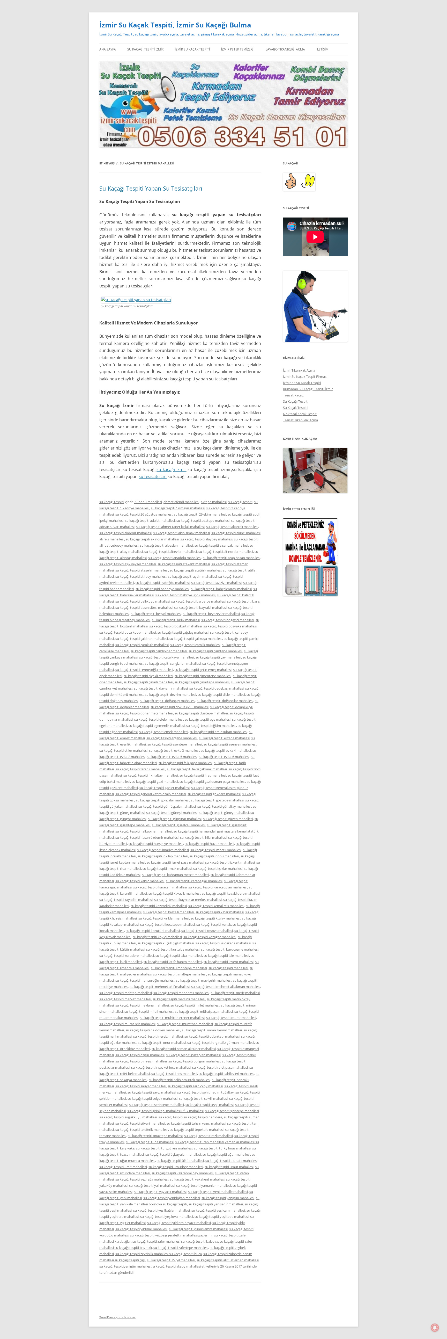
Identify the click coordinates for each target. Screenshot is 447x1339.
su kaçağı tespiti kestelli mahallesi (168, 912)
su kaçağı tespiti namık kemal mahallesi (212, 1030)
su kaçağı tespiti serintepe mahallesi (156, 1104)
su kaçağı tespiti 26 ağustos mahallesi (143, 514)
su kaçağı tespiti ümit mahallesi (123, 1166)
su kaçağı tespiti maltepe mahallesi (179, 974)
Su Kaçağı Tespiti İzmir (145, 49)
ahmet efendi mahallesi (181, 502)
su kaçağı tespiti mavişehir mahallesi (203, 980)
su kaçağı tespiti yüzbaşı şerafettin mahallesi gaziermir (171, 1235)
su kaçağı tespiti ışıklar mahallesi (217, 868)
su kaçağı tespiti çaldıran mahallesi (141, 638)
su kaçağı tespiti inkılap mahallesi (163, 856)
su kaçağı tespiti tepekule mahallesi (197, 1129)
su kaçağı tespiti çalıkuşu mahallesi (195, 638)
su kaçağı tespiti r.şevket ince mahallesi (161, 1067)
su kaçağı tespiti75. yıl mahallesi (171, 1260)
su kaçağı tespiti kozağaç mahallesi (209, 937)
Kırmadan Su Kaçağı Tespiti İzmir (308, 389)
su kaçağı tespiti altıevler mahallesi (170, 551)
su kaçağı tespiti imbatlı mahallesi (215, 850)
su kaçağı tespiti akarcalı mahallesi (232, 526)
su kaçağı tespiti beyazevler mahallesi (211, 613)
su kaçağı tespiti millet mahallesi (194, 1005)
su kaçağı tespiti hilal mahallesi (203, 837)
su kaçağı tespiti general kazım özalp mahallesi (150, 794)
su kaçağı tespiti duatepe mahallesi (201, 713)
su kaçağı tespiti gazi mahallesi (155, 781)
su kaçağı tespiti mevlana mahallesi (142, 1005)
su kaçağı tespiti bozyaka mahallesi (230, 626)
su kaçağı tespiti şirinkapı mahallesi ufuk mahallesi (165, 1111)
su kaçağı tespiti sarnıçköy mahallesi (195, 1086)
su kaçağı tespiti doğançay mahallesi (167, 700)
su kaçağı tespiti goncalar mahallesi (162, 800)
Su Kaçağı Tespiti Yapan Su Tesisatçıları (150, 188)
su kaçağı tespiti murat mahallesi (231, 1017)
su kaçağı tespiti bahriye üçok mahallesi (185, 595)
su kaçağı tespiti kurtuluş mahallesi (172, 949)
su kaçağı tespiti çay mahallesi (218, 657)
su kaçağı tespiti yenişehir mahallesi (216, 1204)
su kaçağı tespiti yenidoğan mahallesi (171, 1198)
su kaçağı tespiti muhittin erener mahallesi (172, 1017)
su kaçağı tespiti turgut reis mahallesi (164, 1148)
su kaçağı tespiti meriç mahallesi (235, 992)
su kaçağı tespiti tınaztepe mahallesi (155, 1135)
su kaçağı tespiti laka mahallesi (178, 955)
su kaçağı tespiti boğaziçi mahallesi (227, 620)
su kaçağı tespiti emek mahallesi (163, 731)
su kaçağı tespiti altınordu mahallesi (225, 551)
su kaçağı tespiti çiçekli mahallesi (148, 676)
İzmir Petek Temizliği (237, 49)
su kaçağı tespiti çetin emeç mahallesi (203, 669)
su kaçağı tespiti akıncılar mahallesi (152, 539)
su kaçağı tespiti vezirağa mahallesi (141, 1179)
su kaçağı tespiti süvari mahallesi (140, 1123)
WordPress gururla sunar (117, 1317)
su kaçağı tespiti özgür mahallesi (140, 1055)
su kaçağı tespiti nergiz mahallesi (158, 1036)
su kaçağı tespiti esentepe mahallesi (174, 744)
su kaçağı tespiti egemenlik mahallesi (157, 725)
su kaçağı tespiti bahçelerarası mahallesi (221, 589)
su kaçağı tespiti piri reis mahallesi (141, 1061)
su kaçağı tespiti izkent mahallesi (230, 862)
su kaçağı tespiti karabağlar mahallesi (194, 881)
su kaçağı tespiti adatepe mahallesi (202, 520)
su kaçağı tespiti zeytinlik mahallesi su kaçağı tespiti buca (158, 1253)
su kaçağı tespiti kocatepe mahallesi (167, 924)
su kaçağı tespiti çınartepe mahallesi (202, 682)
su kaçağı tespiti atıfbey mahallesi (140, 576)
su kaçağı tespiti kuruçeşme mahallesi (229, 949)
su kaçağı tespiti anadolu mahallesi (174, 557)
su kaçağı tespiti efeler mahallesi (158, 719)
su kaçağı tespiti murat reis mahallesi (127, 1024)
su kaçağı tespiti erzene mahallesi (224, 738)
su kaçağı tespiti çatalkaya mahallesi (166, 657)
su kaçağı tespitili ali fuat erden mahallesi (228, 1260)
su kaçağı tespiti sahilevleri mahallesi (226, 1073)
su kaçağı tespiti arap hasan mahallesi (231, 557)
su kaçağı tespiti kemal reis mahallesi (216, 905)
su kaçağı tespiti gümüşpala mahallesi (167, 806)
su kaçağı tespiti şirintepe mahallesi (232, 1111)
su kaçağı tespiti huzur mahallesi (209, 843)
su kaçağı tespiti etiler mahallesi (123, 750)
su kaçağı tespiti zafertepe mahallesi (180, 1247)
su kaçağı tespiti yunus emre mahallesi (198, 1229)
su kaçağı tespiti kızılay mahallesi (215, 918)
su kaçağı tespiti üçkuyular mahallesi (173, 1154)
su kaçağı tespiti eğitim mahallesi (211, 725)
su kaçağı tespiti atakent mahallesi (184, 564)
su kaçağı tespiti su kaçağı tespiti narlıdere (190, 1117)
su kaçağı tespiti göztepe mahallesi (217, 800)
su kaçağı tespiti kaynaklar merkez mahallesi (188, 899)
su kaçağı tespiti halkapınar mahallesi (143, 831)
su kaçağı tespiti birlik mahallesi (176, 620)
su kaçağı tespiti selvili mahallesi (203, 1098)
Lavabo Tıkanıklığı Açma (285, 49)
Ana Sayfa (107, 49)
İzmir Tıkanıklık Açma (299, 370)
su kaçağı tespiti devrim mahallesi (170, 694)
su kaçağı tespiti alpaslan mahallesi (166, 545)
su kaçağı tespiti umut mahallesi (229, 1166)
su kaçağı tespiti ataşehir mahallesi (141, 570)
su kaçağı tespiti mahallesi (228, 968)
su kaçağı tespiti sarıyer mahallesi (140, 1086)
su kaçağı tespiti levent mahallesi (229, 961)
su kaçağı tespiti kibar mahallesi (220, 912)
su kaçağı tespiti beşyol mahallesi (156, 613)
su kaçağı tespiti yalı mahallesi (152, 1185)
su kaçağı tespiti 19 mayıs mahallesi (178, 508)
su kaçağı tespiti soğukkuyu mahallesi (128, 1117)
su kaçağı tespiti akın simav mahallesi (181, 533)
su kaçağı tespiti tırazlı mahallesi (208, 1135)
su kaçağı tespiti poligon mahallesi (194, 1061)
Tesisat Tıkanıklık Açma (300, 420)
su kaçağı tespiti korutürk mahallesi (153, 930)
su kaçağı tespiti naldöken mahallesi (152, 1030)
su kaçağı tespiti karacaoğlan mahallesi (217, 887)
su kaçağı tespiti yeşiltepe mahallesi (222, 1216)
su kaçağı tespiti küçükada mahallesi (223, 943)
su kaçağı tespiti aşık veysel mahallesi (127, 564)
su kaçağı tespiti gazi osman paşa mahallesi (212, 781)
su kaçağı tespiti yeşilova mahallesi (166, 1216)
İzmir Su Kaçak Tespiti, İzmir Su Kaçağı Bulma (175, 25)
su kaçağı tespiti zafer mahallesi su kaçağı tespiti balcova (175, 1241)
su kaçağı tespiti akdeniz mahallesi (125, 533)
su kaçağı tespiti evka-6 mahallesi (224, 756)
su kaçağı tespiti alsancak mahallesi (221, 545)
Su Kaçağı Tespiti (295, 401)
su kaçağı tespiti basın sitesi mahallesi (144, 607)
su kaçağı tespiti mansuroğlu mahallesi (144, 980)
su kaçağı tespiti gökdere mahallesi (214, 794)
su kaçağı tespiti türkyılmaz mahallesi (222, 1148)
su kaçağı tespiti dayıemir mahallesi (161, 688)
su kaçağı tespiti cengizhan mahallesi (173, 663)
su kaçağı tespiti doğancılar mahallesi (225, 700)
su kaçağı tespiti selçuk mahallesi (152, 1098)
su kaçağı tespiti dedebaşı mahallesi (216, 688)
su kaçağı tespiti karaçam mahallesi (160, 887)
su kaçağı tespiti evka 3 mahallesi (174, 750)
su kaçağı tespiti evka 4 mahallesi (226, 750)
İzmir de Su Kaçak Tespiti (302, 382)
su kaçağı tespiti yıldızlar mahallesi (141, 1229)
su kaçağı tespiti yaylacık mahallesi (160, 1191)
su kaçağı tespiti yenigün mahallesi (228, 1198)
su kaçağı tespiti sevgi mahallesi (209, 1104)
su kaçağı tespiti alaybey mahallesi (206, 539)
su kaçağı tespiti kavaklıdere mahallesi (231, 893)
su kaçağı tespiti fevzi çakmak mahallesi (197, 769)
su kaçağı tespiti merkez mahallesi (125, 999)
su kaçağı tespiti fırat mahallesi (203, 775)
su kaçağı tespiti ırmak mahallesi (167, 868)
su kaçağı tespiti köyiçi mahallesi (157, 937)
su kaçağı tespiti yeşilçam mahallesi (218, 1210)
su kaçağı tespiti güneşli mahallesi (171, 812)
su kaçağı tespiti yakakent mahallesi (197, 1179)
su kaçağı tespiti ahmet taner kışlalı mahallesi (170, 526)
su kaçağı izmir (171, 469)
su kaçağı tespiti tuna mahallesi (150, 1142)
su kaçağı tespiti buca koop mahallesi (127, 632)
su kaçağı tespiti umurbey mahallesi (175, 1166)
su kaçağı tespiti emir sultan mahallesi (218, 731)
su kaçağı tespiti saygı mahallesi (152, 1092)
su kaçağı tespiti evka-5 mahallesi (172, 756)
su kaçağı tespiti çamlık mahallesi (195, 644)
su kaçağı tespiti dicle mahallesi (221, 694)
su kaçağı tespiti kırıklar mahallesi (163, 918)
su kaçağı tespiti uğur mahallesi (226, 1154)
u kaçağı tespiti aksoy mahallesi (177, 1266)
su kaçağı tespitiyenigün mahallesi (125, 1266)
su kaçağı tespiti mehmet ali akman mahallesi (225, 986)
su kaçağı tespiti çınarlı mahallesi (148, 682)
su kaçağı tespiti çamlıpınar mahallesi (159, 651)
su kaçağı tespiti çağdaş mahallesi (183, 632)
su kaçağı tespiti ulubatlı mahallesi (231, 1160)
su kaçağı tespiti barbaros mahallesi (198, 601)
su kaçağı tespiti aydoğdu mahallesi (163, 582)
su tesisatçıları (153, 476)
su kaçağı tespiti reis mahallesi (174, 1073)
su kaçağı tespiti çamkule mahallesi (142, 644)
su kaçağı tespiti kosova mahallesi (207, 930)
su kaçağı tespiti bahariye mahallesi (162, 589)
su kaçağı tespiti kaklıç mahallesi (139, 881)
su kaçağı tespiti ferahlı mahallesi (140, 769)
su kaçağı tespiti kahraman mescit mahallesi (175, 874)
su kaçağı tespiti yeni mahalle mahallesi (218, 1191)
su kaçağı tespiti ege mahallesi (207, 719)
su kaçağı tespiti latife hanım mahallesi (173, 961)
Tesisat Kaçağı (293, 395)
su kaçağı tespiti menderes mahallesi (181, 992)
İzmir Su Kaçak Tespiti (192, 49)
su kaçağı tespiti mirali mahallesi (148, 1011)
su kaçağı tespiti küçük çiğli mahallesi (166, 943)
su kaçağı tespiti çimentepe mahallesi (203, 676)
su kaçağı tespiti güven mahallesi (228, 818)
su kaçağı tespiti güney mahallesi (224, 812)
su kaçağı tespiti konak (213, 924)
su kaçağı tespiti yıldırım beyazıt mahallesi (179, 1222)
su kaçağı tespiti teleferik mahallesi (141, 1129)
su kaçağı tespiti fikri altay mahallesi (150, 775)
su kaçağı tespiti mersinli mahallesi (179, 999)
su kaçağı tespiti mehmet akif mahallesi (160, 986)
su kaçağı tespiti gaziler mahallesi (164, 787)
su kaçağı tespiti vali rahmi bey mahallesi (182, 1173)
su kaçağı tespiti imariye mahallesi (163, 850)
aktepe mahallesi (214, 502)
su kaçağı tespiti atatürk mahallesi (195, 570)
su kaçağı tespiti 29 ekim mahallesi (200, 514)
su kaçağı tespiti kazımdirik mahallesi (159, 905)
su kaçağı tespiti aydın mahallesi (192, 576)
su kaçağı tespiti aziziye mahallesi (216, 582)
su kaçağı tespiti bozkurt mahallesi (175, 626)
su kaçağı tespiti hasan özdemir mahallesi (146, 837)
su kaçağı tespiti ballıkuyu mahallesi (142, 601)
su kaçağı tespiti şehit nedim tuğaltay (205, 1092)
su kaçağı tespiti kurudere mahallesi (126, 955)
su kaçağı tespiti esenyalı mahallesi (230, 744)
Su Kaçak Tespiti (295, 407)
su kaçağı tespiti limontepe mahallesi (179, 968)
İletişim (322, 49)
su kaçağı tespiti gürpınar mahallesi (175, 818)
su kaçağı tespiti (111, 502)
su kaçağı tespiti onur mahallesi (162, 1042)
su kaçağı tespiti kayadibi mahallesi (126, 899)
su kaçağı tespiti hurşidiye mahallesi (156, 843)
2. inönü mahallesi (148, 502)
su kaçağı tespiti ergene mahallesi (171, 738)
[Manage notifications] (435, 1327)
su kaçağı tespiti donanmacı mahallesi (144, 713)
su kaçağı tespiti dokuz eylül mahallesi (179, 707)
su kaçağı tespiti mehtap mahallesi (125, 992)
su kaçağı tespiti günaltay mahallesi (224, 806)
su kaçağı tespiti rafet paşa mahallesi (220, 1067)
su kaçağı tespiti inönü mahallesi (214, 856)
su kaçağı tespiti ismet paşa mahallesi (175, 862)
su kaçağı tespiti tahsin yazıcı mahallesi (196, 1123)
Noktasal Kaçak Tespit (300, 413)
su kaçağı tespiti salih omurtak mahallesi (179, 1079)
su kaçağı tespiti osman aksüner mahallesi (184, 1048)
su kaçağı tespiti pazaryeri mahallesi (193, 1055)
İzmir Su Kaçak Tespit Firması (305, 376)
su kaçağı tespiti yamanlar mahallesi (203, 1185)
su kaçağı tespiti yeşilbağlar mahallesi (161, 1210)
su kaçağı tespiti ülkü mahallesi (180, 1160)
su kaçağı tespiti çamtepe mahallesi (215, 651)
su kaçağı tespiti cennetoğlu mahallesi (144, 669)
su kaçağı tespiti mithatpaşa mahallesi (204, 1011)
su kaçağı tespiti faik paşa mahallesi (185, 763)
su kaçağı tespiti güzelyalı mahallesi (178, 825)
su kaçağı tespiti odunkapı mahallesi (212, 1036)
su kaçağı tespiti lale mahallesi (226, 955)
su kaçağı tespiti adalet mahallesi (150, 520)
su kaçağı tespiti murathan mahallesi (185, 1024)
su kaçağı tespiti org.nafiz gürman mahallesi (220, 1042)
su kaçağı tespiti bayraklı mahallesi (200, 607)
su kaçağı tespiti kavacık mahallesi (174, 893)
